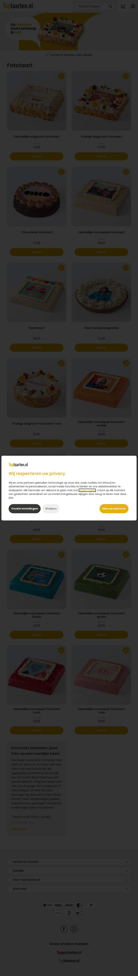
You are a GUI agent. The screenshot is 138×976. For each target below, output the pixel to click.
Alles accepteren (114, 508)
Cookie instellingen (24, 508)
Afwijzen (51, 508)
